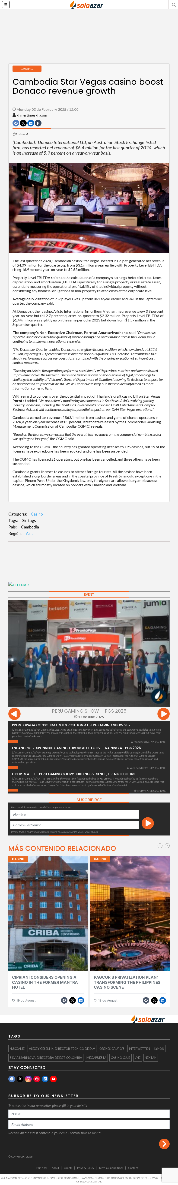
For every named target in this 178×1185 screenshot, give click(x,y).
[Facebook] (11, 1079)
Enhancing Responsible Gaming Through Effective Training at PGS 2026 (76, 748)
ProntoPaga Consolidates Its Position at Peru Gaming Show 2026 (72, 725)
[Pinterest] (36, 1079)
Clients (68, 1168)
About (55, 1168)
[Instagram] (28, 1079)
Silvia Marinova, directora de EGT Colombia (46, 1057)
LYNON (159, 1048)
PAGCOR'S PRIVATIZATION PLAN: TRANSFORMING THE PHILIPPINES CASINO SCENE (127, 982)
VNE (137, 1057)
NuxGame (17, 1048)
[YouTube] (53, 1079)
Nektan (150, 1057)
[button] (173, 4)
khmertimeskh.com (31, 115)
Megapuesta (96, 1057)
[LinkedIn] (45, 1079)
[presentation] (14, 714)
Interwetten (139, 1048)
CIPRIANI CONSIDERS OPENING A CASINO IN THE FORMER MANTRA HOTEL (45, 982)
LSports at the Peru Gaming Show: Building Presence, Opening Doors (73, 774)
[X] (20, 1079)
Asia (30, 533)
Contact (133, 1168)
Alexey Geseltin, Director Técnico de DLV (62, 1048)
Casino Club (120, 1057)
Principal (41, 1168)
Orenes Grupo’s (111, 1048)
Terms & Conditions (111, 1168)
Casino (37, 514)
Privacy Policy (85, 1168)
